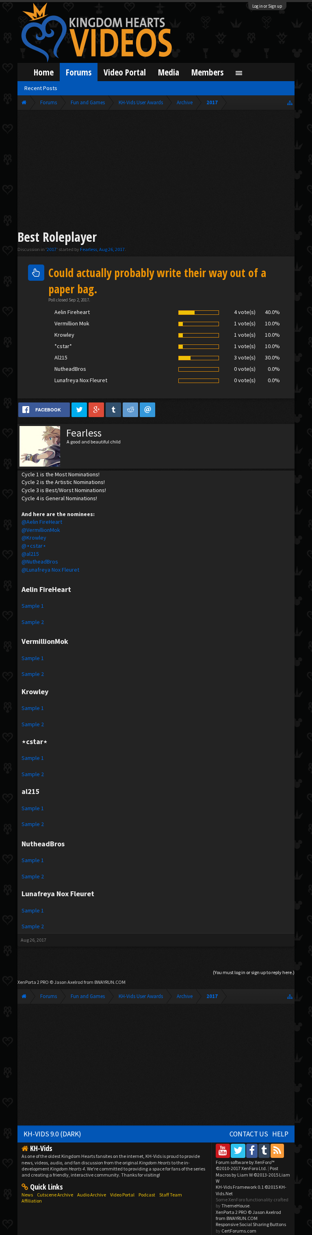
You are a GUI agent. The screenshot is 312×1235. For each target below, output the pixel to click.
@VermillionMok (41, 530)
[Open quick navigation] (289, 102)
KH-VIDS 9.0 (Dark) (52, 1134)
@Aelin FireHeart (42, 521)
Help (280, 1134)
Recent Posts (40, 88)
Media (168, 72)
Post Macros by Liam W (253, 1174)
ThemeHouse (235, 1206)
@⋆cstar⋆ (34, 545)
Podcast (147, 1195)
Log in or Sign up (267, 6)
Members (207, 72)
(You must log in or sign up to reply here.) (254, 972)
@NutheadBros (40, 561)
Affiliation (32, 1201)
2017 (51, 249)
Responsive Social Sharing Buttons (251, 1224)
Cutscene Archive (55, 1195)
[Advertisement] (156, 171)
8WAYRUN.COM (110, 982)
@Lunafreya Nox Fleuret (50, 569)
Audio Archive (91, 1195)
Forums (78, 72)
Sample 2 (33, 622)
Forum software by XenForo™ (245, 1165)
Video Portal (125, 72)
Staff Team (170, 1195)
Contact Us (249, 1134)
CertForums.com (238, 1231)
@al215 (30, 553)
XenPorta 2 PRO (33, 982)
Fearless (88, 249)
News (27, 1195)
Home (44, 72)
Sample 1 (33, 605)
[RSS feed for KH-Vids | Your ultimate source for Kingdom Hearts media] (277, 1150)
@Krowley (34, 537)
